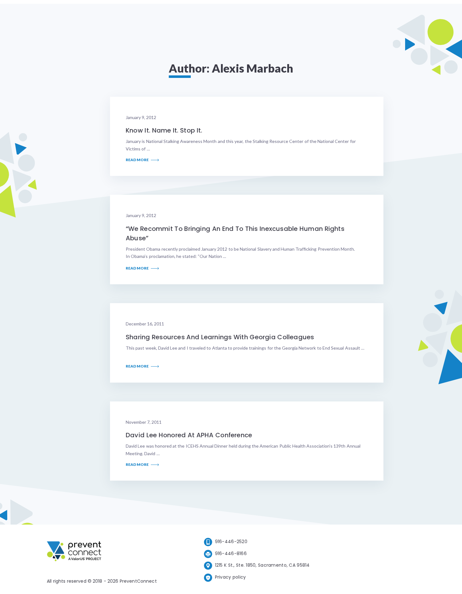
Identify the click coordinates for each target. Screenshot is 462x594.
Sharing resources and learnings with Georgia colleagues (220, 337)
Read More (137, 160)
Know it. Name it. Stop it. (164, 130)
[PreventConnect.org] (99, 552)
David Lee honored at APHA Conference (189, 435)
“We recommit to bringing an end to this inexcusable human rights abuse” (235, 233)
